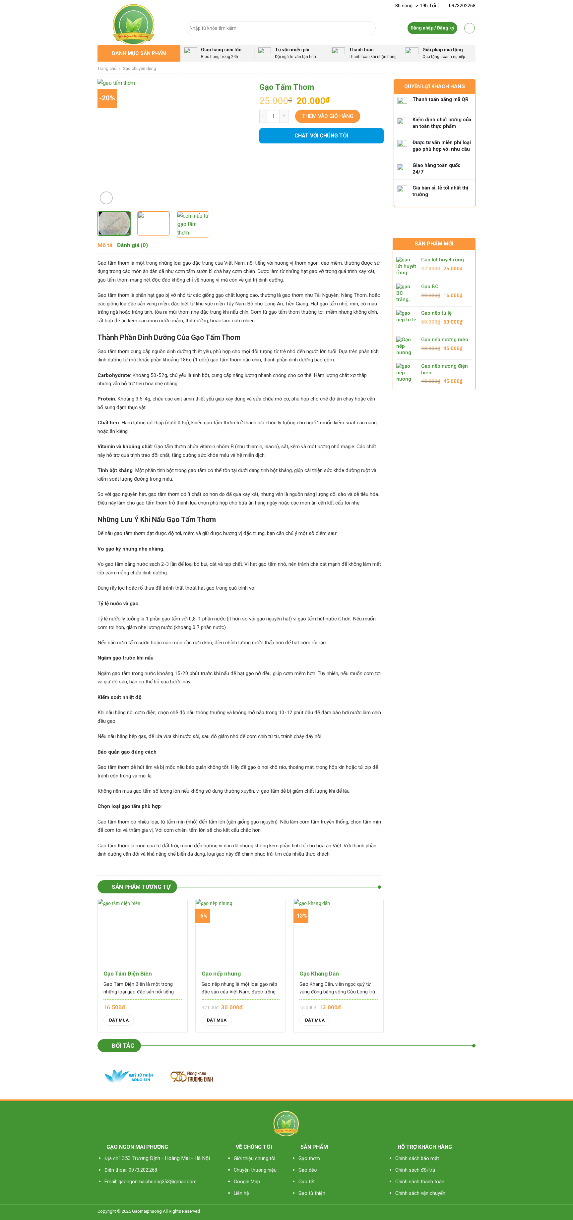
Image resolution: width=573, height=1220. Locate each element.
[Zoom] (106, 197)
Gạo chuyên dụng (139, 68)
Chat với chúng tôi (321, 136)
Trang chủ (106, 68)
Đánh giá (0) (132, 245)
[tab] (104, 245)
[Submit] (369, 28)
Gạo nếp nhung (221, 973)
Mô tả (104, 245)
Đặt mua (119, 1020)
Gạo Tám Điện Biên (127, 973)
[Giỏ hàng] (469, 28)
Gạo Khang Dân (319, 973)
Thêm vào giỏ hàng (327, 116)
